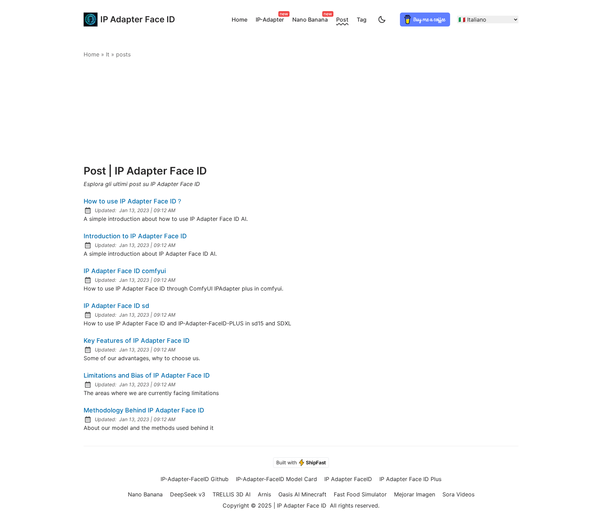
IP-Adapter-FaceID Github (195, 479)
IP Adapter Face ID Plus (410, 479)
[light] (381, 19)
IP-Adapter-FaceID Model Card (276, 479)
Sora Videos (458, 494)
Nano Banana (311, 18)
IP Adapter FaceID (348, 479)
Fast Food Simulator (360, 494)
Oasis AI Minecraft (302, 494)
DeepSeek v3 (187, 494)
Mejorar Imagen (414, 494)
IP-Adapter (271, 18)
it (107, 54)
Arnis (264, 494)
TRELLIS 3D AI (231, 494)
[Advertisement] (301, 112)
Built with (301, 462)
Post (342, 19)
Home (239, 19)
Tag (361, 19)
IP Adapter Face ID (130, 19)
